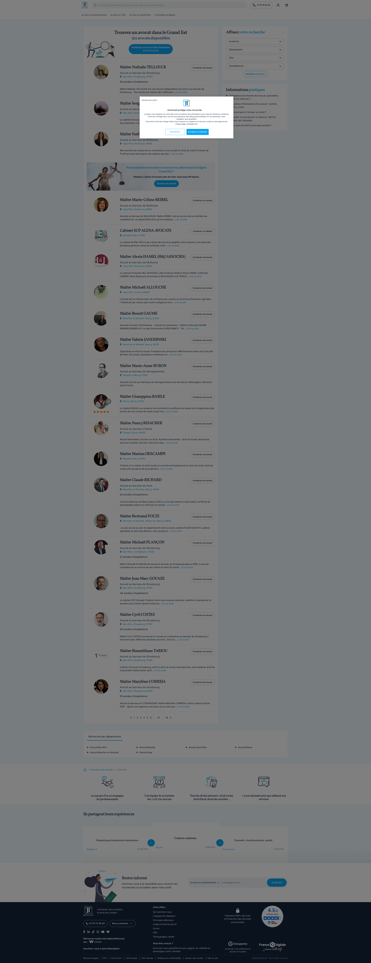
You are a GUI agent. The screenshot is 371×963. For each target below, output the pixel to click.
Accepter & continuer (197, 132)
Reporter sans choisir (149, 100)
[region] (186, 117)
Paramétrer (175, 132)
